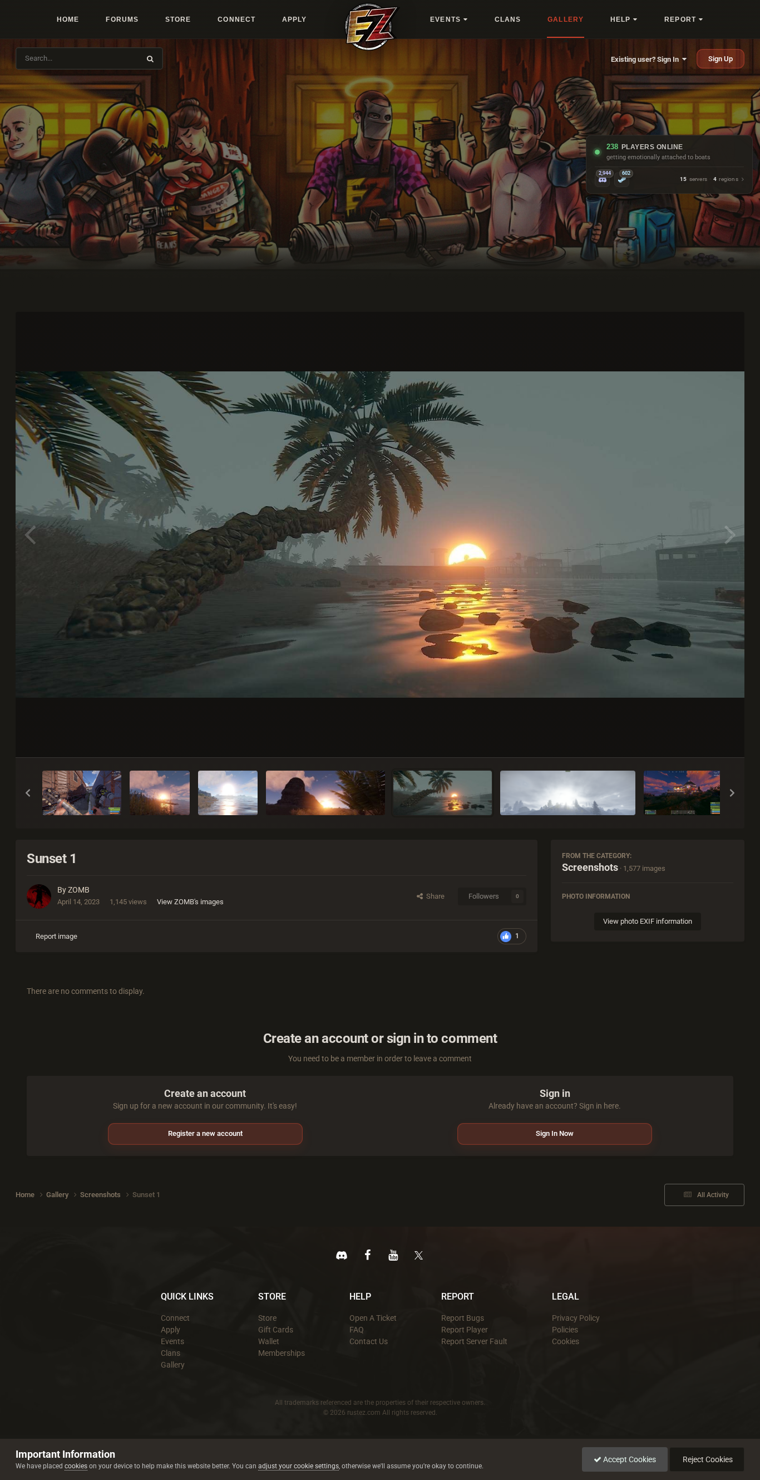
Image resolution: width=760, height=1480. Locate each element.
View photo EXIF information (647, 921)
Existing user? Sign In (646, 59)
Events (172, 1341)
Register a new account (205, 1133)
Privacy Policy (576, 1318)
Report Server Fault (474, 1341)
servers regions (709, 180)
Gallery (173, 1364)
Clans (170, 1353)
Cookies (565, 1341)
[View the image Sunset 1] (442, 793)
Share (434, 896)
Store (267, 1318)
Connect (175, 1318)
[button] (28, 793)
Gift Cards (275, 1329)
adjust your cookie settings (298, 1466)
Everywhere (114, 58)
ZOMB (79, 889)
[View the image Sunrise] (567, 793)
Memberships (281, 1353)
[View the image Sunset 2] (325, 793)
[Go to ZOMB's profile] (39, 896)
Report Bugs (462, 1318)
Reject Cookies (707, 1459)
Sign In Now (555, 1133)
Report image (56, 936)
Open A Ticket (373, 1318)
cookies (76, 1466)
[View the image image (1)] (81, 793)
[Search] (150, 58)
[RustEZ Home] (372, 27)
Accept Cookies (628, 1459)
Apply (170, 1329)
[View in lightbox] (380, 534)
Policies (565, 1329)
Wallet (268, 1341)
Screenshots (590, 867)
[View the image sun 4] (228, 793)
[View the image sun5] (160, 793)
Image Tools (700, 737)
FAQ (356, 1329)
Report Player (464, 1329)
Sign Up (720, 59)
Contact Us (368, 1341)
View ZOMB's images (190, 902)
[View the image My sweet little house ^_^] (683, 793)
